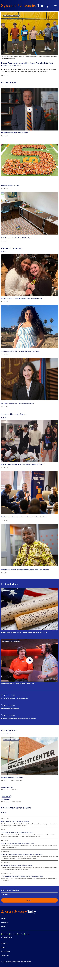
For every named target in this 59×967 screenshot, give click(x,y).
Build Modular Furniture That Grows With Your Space (16, 238)
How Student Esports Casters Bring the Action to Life (17, 683)
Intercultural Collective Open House (12, 777)
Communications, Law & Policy (11, 641)
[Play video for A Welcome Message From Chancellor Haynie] (29, 109)
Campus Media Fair (7, 787)
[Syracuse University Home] (25, 5)
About (3, 918)
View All (3, 86)
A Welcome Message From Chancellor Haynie (14, 132)
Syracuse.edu (5, 955)
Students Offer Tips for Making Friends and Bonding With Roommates (21, 298)
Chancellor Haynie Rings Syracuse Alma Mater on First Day (18, 718)
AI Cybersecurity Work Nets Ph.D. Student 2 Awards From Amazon (20, 351)
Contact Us (4, 922)
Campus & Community (9, 590)
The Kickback (5, 799)
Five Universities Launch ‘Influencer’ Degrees (15, 821)
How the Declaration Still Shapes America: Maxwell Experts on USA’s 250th (24, 632)
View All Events (6, 734)
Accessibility (4, 943)
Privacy (3, 947)
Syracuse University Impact (11, 15)
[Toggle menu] (55, 5)
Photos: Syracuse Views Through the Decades (14, 698)
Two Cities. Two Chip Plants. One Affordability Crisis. (17, 832)
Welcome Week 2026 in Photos (10, 185)
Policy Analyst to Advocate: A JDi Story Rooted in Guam (17, 403)
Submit (28, 900)
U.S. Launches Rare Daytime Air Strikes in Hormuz (16, 865)
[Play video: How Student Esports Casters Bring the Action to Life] (29, 660)
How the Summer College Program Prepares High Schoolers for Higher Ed (22, 464)
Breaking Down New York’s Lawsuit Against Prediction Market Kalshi (22, 854)
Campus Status (5, 951)
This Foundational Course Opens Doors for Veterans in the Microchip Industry (24, 517)
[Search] (51, 5)
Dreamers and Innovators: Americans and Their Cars (17, 843)
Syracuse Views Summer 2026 (10, 708)
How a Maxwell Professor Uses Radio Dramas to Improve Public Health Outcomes (25, 569)
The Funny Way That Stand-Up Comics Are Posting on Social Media (22, 876)
